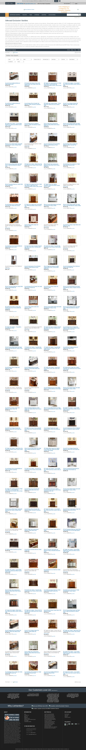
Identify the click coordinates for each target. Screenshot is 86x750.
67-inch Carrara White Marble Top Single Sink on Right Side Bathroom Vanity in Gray (71, 611)
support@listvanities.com (30, 3)
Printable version (77, 17)
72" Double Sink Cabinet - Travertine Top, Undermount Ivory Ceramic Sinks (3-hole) (33, 348)
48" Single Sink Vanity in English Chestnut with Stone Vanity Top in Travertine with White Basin (52, 328)
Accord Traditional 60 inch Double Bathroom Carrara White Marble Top (32, 368)
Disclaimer (26, 720)
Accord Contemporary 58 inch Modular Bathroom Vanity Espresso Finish (52, 144)
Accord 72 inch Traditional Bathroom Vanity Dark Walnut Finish (51, 672)
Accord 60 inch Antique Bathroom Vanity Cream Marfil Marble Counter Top (52, 590)
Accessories (52, 14)
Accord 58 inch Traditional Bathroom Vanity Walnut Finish (12, 104)
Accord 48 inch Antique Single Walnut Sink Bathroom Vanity (72, 225)
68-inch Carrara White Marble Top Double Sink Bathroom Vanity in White (52, 205)
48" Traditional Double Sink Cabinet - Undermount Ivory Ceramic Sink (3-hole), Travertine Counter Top (52, 489)
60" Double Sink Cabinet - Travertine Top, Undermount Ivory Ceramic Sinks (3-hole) (33, 590)
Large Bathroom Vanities (49, 717)
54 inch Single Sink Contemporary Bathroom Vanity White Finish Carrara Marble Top (51, 124)
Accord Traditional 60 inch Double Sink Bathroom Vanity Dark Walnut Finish (13, 631)
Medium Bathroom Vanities (49, 716)
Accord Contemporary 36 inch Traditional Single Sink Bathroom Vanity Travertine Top (71, 429)
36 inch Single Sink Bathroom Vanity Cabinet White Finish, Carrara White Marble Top (51, 267)
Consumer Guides (27, 721)
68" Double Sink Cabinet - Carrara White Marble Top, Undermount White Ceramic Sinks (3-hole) (13, 124)
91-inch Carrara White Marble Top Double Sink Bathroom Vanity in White (71, 489)
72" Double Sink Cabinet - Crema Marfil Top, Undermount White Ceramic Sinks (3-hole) (72, 84)
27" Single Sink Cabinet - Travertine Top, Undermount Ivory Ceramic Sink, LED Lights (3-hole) (52, 348)
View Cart (66, 715)
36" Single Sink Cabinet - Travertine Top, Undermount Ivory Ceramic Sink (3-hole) (33, 469)
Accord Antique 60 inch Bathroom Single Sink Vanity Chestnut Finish (71, 164)
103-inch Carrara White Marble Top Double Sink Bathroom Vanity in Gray (52, 307)
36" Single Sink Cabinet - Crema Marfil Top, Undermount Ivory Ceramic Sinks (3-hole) (52, 510)
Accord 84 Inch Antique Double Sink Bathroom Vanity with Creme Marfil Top (13, 428)
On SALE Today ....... (10, 3)
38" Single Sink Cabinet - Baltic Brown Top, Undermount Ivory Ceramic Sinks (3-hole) (33, 164)
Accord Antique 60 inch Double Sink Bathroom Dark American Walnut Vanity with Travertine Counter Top (71, 328)
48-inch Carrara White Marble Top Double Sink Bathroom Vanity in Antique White (13, 144)
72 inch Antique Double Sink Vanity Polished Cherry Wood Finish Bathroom (52, 428)
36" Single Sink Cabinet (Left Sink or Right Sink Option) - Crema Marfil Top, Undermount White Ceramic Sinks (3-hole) (52, 84)
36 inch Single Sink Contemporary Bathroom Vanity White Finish (32, 530)
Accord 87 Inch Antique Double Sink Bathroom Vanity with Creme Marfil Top (71, 449)
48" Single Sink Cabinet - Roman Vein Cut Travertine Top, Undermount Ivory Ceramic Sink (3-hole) (33, 611)
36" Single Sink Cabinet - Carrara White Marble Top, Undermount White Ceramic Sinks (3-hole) (71, 550)
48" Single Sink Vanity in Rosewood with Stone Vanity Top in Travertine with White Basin (33, 429)
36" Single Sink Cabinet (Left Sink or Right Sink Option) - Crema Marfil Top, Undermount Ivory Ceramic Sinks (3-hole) (13, 489)
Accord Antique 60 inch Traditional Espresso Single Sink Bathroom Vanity (32, 124)
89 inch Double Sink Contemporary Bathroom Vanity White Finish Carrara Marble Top (51, 165)
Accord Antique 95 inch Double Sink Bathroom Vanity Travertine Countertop (32, 104)
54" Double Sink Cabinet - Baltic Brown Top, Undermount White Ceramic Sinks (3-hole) (14, 611)
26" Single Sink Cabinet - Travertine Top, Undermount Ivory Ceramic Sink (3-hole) (52, 246)
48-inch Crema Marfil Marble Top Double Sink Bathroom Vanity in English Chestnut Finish (71, 287)
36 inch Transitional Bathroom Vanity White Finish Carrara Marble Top (14, 287)
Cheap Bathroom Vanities (49, 722)
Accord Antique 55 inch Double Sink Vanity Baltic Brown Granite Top (33, 287)
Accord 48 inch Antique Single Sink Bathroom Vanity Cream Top (12, 408)
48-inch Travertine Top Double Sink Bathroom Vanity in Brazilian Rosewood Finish (52, 550)
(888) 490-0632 (20, 3)
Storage (36, 14)
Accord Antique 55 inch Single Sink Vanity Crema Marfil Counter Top (13, 672)
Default (79, 49)
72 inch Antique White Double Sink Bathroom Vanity (32, 307)
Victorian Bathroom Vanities (50, 719)
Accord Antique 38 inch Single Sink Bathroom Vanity (12, 368)
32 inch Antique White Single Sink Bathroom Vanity (31, 225)
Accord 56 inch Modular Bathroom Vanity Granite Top (33, 550)
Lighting (44, 14)
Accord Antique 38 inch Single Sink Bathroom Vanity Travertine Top (70, 144)
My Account (67, 714)
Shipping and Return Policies (30, 719)
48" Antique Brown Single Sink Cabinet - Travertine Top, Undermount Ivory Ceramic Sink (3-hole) (72, 368)
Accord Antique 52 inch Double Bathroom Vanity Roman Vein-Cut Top (13, 246)
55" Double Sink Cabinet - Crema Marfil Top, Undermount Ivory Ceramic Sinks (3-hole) (71, 673)
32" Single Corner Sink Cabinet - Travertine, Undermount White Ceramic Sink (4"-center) (52, 185)
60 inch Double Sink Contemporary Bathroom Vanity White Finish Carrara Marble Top (13, 591)
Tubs (30, 14)
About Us (26, 716)
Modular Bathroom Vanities (49, 718)
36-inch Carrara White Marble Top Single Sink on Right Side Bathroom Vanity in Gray (13, 165)
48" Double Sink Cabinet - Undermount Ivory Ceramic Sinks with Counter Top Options (52, 368)
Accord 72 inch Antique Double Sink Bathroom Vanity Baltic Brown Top (70, 104)
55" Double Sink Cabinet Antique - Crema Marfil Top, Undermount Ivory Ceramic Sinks (52, 104)
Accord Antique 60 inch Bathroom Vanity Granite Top (52, 570)
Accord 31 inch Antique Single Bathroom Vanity (52, 530)
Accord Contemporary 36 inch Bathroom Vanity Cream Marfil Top (71, 267)
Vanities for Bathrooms (49, 714)
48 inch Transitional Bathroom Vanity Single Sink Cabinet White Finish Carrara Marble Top (33, 408)
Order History (67, 717)
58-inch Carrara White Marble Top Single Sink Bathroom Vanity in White (71, 388)
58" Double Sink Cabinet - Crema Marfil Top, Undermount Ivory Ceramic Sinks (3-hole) (52, 469)
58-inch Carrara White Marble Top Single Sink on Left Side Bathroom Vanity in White (72, 205)
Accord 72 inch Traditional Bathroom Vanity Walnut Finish (12, 84)
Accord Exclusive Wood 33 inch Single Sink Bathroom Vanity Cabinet (71, 590)
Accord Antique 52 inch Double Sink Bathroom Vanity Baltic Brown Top (32, 489)
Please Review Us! (54, 690)
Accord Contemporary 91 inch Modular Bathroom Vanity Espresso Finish (32, 267)
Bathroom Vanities (15, 14)
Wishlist (66, 716)
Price (75, 49)
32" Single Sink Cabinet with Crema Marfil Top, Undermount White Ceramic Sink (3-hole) (33, 205)
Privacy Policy (27, 718)
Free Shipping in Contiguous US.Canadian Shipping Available (64, 9)
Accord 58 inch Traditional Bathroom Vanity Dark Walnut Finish (70, 348)
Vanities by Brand (8, 17)
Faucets (25, 14)
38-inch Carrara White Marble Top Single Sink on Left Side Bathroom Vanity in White (52, 408)
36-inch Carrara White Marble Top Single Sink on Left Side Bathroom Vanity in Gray (71, 124)
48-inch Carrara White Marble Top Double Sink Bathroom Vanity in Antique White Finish (13, 510)
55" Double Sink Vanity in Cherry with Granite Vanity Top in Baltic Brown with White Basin (32, 84)
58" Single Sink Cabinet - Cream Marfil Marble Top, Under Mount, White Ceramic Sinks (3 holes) (71, 408)
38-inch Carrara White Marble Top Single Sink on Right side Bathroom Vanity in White (33, 449)
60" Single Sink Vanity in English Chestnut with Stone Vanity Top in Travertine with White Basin (33, 247)
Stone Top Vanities (48, 720)
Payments (26, 717)
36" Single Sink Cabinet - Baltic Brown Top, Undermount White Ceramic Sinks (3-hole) (14, 449)
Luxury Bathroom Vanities (49, 723)
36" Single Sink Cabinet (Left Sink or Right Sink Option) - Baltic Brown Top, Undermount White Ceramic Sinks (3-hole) (33, 185)
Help (25, 714)
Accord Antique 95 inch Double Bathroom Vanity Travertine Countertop (13, 469)
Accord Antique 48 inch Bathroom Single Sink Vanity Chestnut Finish (33, 672)
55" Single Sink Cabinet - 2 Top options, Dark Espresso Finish (13, 327)
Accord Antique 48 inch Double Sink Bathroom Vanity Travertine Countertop (32, 509)
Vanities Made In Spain (48, 724)
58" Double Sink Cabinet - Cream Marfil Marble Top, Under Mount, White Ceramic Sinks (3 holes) (71, 652)
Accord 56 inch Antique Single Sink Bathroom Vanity (51, 287)
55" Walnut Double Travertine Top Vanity (13, 549)
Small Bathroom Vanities (49, 715)
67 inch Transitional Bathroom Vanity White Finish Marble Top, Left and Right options (72, 530)
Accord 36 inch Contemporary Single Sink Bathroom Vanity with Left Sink (71, 509)
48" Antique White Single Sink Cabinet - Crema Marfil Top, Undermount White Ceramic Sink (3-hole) (52, 449)
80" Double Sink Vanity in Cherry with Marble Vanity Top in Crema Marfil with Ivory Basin (13, 307)
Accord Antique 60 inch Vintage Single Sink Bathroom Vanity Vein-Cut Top (13, 205)
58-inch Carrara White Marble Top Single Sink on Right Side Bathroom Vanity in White (71, 307)
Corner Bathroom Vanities (49, 721)
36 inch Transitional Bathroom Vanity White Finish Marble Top (14, 185)
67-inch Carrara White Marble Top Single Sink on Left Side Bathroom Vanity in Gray (13, 348)
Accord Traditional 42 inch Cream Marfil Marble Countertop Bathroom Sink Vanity (52, 388)
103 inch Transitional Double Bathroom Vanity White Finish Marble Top (71, 469)
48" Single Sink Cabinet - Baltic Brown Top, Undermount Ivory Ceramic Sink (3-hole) (72, 631)
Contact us (26, 715)
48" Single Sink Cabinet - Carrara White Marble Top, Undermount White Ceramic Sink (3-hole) (13, 570)
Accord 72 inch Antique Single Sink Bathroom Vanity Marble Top (32, 631)
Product (72, 49)
